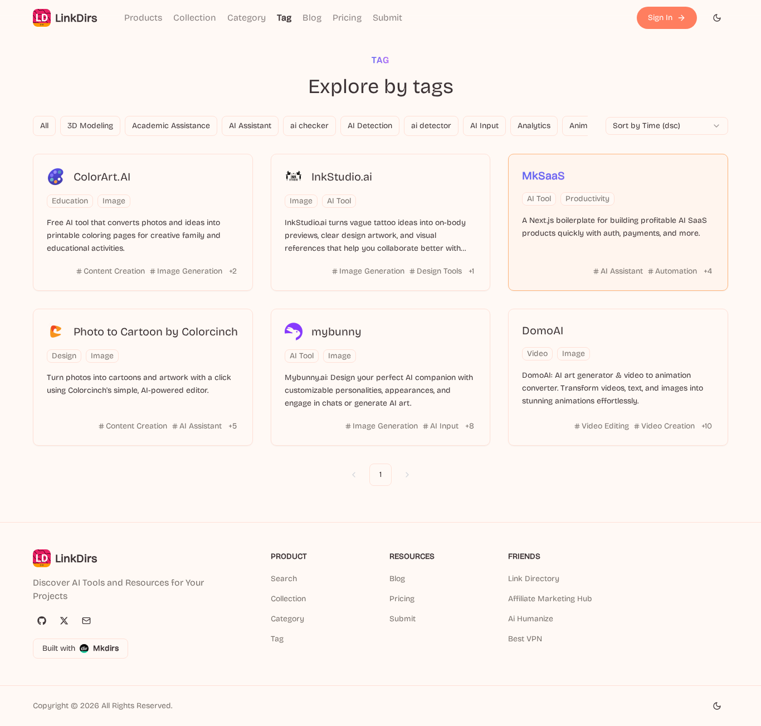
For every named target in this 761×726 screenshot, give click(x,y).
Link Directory (533, 578)
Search (284, 578)
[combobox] (667, 126)
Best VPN (525, 639)
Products (143, 17)
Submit (387, 17)
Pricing (347, 17)
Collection (194, 17)
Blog (312, 17)
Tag (284, 17)
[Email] (86, 621)
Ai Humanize (530, 618)
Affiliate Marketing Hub (550, 598)
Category (246, 17)
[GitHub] (42, 621)
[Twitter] (64, 621)
